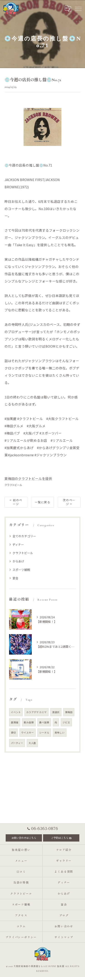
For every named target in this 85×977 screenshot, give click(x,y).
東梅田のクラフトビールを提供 (28, 478)
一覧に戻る (42, 502)
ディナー (18, 544)
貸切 (13, 732)
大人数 (32, 743)
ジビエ (66, 722)
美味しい (60, 732)
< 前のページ (16, 502)
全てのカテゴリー (24, 536)
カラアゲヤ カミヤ (36, 712)
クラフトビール (13, 485)
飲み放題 (29, 722)
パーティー (17, 743)
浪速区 (56, 712)
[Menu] (78, 8)
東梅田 (69, 712)
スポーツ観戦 (21, 569)
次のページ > (69, 502)
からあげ (18, 561)
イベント (16, 712)
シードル (44, 732)
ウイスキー (27, 732)
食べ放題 (44, 722)
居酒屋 (14, 722)
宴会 (15, 578)
